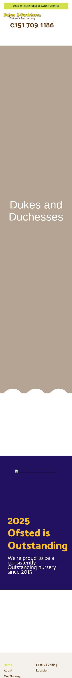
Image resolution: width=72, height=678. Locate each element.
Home (8, 664)
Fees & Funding (46, 664)
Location (42, 670)
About (8, 670)
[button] (65, 17)
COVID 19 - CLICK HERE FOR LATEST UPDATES (36, 6)
